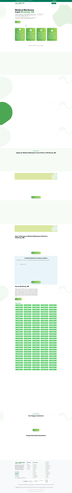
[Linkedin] (54, 1)
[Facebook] (53, 1)
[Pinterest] (55, 1)
